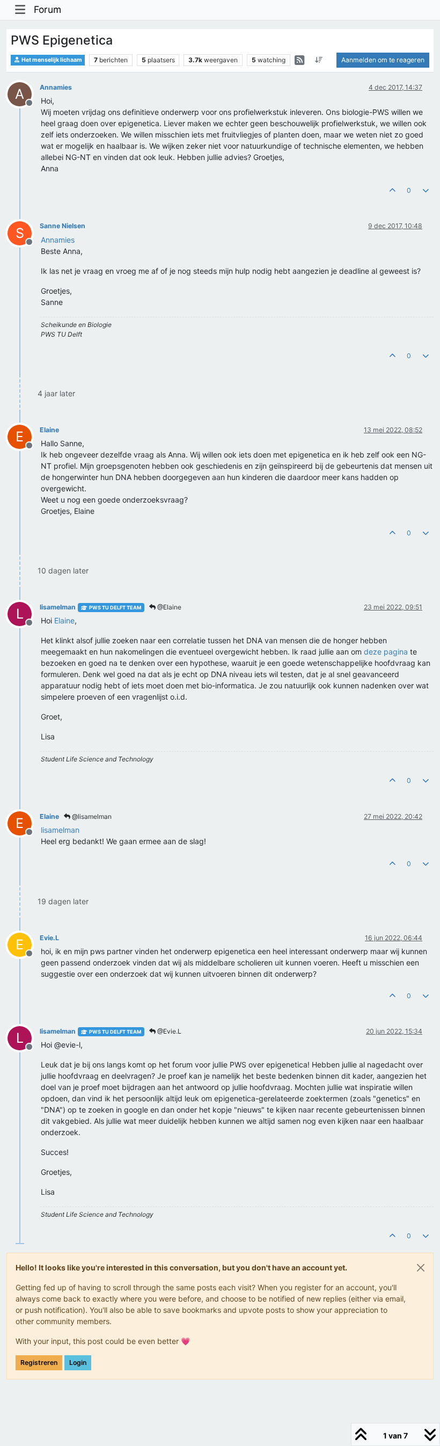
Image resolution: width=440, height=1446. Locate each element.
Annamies (56, 87)
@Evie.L (168, 1031)
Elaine (49, 430)
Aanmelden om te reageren (382, 60)
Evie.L (49, 938)
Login (77, 1362)
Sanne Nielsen (62, 226)
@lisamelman (91, 816)
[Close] (420, 1267)
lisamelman (58, 607)
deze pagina (386, 651)
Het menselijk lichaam (51, 59)
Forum (47, 9)
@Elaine (168, 607)
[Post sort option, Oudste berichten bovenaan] (319, 60)
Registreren (38, 1362)
